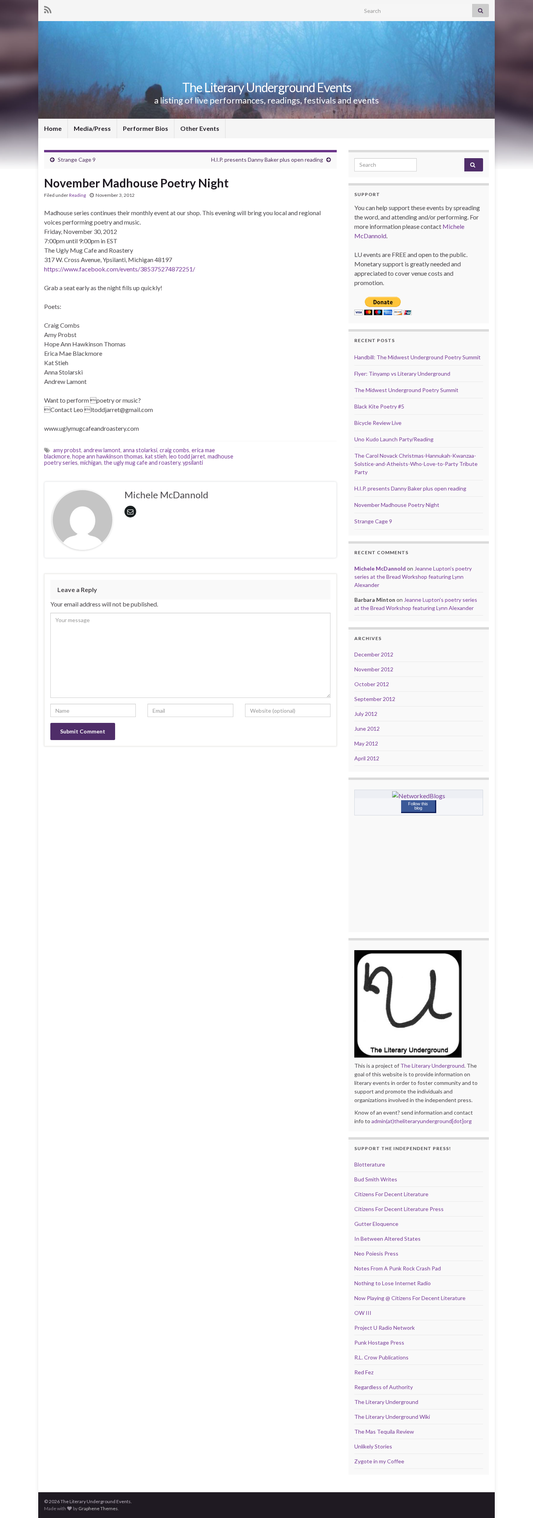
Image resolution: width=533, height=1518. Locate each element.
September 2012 (374, 699)
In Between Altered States (387, 1238)
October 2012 (371, 684)
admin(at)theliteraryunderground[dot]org (421, 1121)
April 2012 (366, 758)
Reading (77, 195)
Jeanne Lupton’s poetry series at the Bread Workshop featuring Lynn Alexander (413, 576)
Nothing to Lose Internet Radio (392, 1283)
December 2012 (373, 654)
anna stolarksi (140, 450)
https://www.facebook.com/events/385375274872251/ (119, 269)
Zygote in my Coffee (379, 1461)
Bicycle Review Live (378, 422)
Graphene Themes (98, 1508)
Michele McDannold (380, 568)
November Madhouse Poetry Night (396, 504)
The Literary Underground (432, 1065)
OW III (362, 1312)
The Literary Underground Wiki (392, 1416)
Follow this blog (418, 805)
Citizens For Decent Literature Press (399, 1209)
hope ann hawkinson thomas (107, 456)
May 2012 (366, 743)
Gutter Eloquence (376, 1223)
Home (53, 128)
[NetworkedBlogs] (418, 795)
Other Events (199, 128)
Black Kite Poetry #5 (379, 406)
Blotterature (369, 1164)
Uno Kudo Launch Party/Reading (394, 439)
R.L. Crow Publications (381, 1357)
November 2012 (373, 669)
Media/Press (92, 128)
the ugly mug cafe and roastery (142, 462)
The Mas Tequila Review (384, 1431)
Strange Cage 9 (77, 159)
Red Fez (363, 1372)
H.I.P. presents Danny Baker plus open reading (267, 159)
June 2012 (367, 728)
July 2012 (365, 713)
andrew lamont (102, 450)
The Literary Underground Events (266, 87)
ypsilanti (193, 462)
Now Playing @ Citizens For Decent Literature (409, 1298)
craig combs (174, 450)
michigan (90, 462)
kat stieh (156, 456)
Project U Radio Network (384, 1327)
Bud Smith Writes (375, 1179)
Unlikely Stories (373, 1446)
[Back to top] (515, 1500)
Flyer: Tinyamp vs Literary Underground (402, 373)
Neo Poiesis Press (376, 1253)
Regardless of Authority (383, 1387)
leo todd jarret (187, 456)
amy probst (67, 450)
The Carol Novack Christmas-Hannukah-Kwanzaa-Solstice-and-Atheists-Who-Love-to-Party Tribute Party (416, 463)
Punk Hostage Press (379, 1342)
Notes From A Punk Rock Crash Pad (397, 1268)
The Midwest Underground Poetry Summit (406, 390)
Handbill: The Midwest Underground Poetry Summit (417, 357)
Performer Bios (145, 128)
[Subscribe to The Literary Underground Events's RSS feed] (48, 8)
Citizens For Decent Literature (391, 1194)
